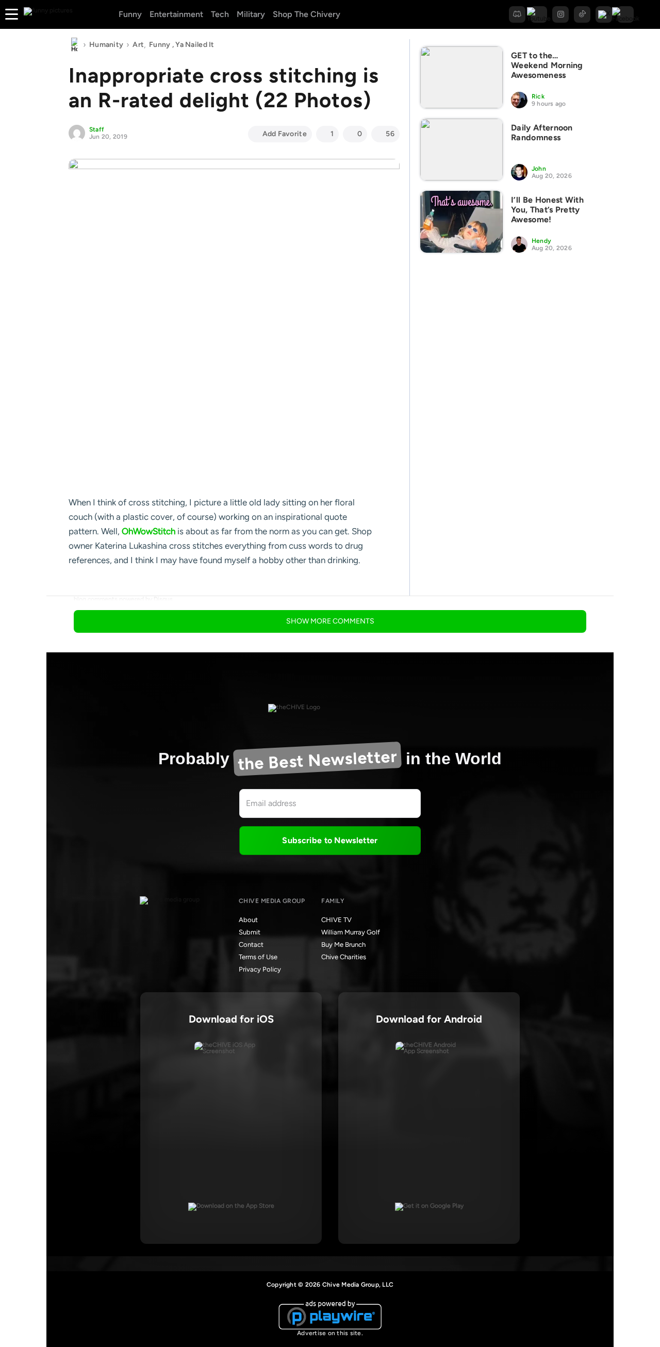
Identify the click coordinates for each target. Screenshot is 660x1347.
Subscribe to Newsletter (329, 840)
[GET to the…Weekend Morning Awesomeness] (461, 77)
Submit (249, 932)
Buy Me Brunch (343, 944)
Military (251, 14)
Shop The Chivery (306, 14)
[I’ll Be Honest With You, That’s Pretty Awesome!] (461, 222)
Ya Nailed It (194, 44)
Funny (130, 14)
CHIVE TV (336, 920)
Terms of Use (258, 957)
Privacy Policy (260, 969)
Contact (251, 944)
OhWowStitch (148, 531)
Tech (220, 14)
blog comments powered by (123, 599)
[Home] (74, 45)
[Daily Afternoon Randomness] (461, 149)
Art (138, 44)
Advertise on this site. (330, 1333)
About (248, 920)
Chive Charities (343, 957)
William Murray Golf (350, 932)
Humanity (106, 44)
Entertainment (176, 14)
